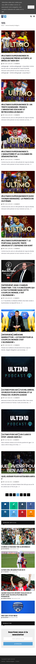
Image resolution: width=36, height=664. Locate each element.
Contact (17, 661)
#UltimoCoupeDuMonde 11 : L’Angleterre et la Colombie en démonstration (16, 154)
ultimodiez (5, 571)
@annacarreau (6, 598)
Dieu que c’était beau (9, 616)
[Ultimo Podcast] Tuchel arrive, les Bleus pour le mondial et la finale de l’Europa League (17, 392)
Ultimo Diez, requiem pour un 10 (13, 570)
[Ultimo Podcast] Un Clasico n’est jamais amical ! (16, 435)
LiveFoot (3, 661)
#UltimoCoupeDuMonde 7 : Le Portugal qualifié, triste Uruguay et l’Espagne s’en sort (17, 243)
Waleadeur (5, 617)
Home (2, 25)
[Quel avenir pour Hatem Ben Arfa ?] (18, 462)
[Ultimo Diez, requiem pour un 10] (18, 559)
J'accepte (31, 7)
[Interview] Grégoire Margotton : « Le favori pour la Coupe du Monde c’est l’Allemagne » (17, 338)
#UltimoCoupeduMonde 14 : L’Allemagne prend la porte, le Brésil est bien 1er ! (16, 58)
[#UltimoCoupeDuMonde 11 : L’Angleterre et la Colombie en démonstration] (18, 137)
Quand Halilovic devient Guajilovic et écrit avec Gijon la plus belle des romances (16, 595)
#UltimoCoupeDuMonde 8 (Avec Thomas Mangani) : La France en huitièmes (17, 198)
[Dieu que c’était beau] (18, 607)
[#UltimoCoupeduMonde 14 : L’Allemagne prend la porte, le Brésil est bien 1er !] (18, 41)
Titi (4, 63)
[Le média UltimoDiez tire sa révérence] (18, 536)
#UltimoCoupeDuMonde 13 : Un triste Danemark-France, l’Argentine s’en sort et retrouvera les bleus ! (16, 108)
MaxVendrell (6, 548)
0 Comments (16, 63)
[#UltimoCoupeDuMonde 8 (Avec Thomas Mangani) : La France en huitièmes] (18, 182)
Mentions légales (10, 661)
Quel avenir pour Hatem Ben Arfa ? (18, 477)
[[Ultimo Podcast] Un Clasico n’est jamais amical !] (18, 420)
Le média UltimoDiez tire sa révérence (15, 547)
